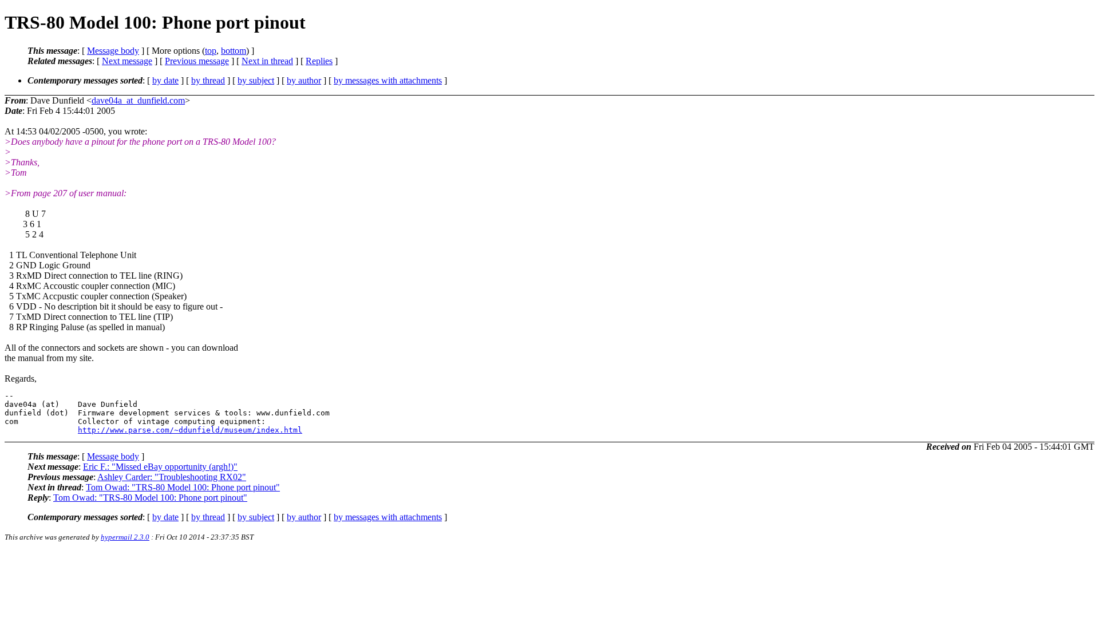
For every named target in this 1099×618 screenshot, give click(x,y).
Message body (113, 51)
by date (165, 80)
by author (304, 80)
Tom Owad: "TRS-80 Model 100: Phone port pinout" (183, 487)
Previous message (197, 61)
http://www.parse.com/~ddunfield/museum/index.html (190, 430)
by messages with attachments (388, 80)
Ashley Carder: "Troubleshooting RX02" (171, 477)
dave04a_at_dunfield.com (138, 100)
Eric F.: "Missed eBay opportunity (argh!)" (160, 467)
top (210, 51)
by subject (256, 80)
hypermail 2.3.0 (125, 537)
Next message (127, 61)
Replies (319, 61)
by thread (208, 80)
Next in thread (267, 61)
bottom (233, 51)
